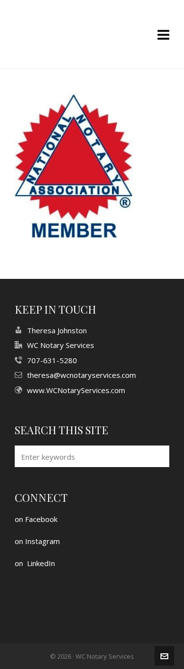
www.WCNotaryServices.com (76, 390)
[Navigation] (163, 34)
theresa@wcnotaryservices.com (81, 375)
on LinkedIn (35, 563)
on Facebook (36, 519)
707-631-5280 (52, 360)
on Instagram (37, 541)
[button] (157, 456)
